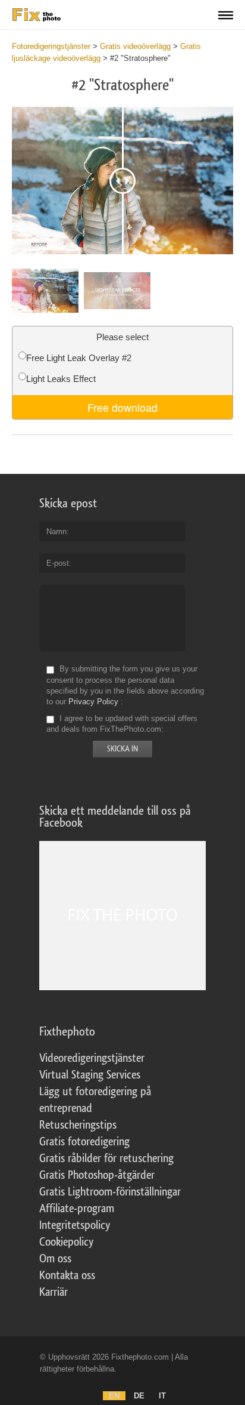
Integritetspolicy (74, 1225)
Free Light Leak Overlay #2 (78, 358)
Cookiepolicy (66, 1242)
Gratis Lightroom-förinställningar (110, 1192)
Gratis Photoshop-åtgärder (97, 1175)
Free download (122, 407)
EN (114, 1395)
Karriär (53, 1292)
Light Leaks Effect (61, 379)
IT (162, 1395)
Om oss (55, 1259)
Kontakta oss (67, 1275)
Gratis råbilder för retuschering (106, 1158)
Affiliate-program (76, 1209)
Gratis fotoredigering (84, 1142)
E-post (57, 563)
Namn (56, 531)
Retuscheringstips (78, 1125)
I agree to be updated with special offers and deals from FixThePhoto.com (121, 724)
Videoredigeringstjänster (92, 1058)
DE (139, 1395)
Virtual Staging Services (89, 1075)
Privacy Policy (93, 701)
